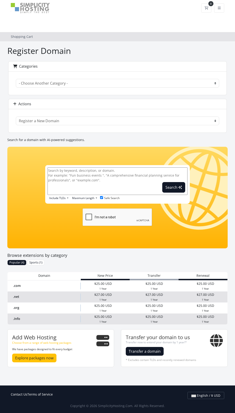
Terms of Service (40, 394)
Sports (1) (35, 262)
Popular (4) (16, 262)
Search (171, 187)
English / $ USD (208, 395)
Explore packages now (34, 357)
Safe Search (112, 198)
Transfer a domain (145, 351)
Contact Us (19, 394)
